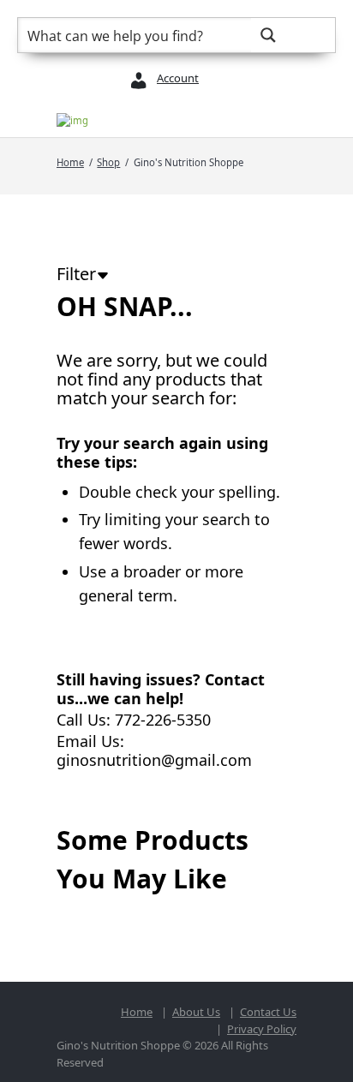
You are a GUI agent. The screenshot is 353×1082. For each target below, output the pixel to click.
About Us (196, 1011)
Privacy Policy (261, 1029)
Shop (108, 162)
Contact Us (268, 1011)
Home (70, 162)
